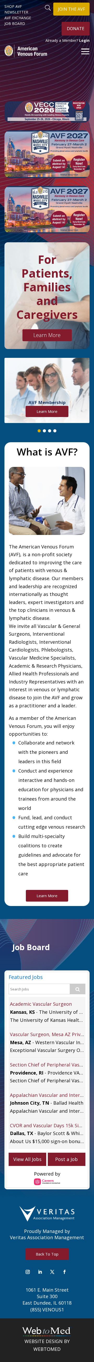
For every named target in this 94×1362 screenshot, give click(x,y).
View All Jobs (27, 1159)
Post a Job (66, 1159)
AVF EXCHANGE (17, 18)
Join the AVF (71, 9)
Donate (75, 28)
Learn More (47, 335)
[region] (47, 395)
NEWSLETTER (16, 12)
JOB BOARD (14, 23)
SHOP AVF (13, 6)
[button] (39, 430)
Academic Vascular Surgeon (41, 1004)
